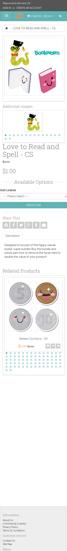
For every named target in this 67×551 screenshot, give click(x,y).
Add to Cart (33, 205)
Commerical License (14, 523)
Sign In (7, 8)
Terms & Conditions (14, 530)
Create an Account (29, 8)
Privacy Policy (10, 527)
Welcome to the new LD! (16, 3)
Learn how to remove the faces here (34, 252)
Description (12, 235)
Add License (8, 190)
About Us (8, 520)
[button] (41, 16)
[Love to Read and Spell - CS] (33, 68)
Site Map (7, 544)
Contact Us (9, 540)
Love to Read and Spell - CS (34, 28)
